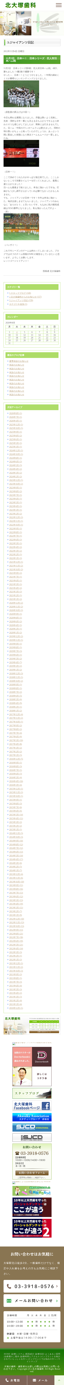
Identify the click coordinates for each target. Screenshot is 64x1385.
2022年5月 (14, 543)
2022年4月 (14, 547)
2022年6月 (14, 539)
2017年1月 (14, 755)
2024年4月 (14, 469)
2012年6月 (14, 941)
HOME (7, 1354)
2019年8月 (14, 647)
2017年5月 (14, 740)
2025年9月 (14, 432)
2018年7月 (14, 692)
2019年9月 (14, 644)
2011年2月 (14, 1000)
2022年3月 (14, 551)
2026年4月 (14, 421)
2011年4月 (14, 993)
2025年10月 (14, 428)
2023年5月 (14, 502)
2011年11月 (14, 967)
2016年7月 (14, 770)
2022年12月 (14, 517)
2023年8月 (14, 491)
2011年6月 (14, 986)
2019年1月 (14, 670)
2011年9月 (14, 974)
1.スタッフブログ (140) (20, 293)
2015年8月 (14, 803)
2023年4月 (14, 506)
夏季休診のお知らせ (18, 361)
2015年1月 (14, 829)
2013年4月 (14, 904)
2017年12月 (14, 714)
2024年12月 (14, 450)
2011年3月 (14, 997)
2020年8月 (14, 618)
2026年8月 (14, 413)
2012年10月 (14, 926)
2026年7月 (14, 417)
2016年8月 (14, 766)
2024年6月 (14, 461)
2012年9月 (14, 930)
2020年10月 (14, 610)
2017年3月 (14, 748)
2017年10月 (14, 722)
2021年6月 (14, 580)
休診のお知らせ (16, 365)
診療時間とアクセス (30, 1356)
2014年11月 (14, 833)
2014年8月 (14, 844)
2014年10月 (14, 837)
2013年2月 (14, 911)
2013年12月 (14, 874)
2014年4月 (14, 859)
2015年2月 (14, 826)
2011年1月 (14, 1004)
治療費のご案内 (11, 1356)
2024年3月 (14, 473)
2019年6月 (14, 655)
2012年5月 (14, 945)
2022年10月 (14, 525)
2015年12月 (14, 789)
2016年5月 (14, 777)
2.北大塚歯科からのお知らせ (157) (25, 297)
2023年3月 (14, 510)
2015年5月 (14, 814)
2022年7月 (14, 536)
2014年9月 (14, 841)
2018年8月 (14, 688)
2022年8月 (14, 532)
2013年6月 (14, 896)
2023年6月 (14, 499)
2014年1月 (14, 870)
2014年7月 (14, 848)
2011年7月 (14, 982)
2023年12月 (14, 480)
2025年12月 (14, 424)
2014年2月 (14, 866)
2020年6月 (14, 621)
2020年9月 (14, 614)
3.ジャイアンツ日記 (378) (21, 300)
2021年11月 (14, 566)
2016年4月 (14, 781)
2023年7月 (14, 495)
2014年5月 (14, 855)
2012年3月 (14, 952)
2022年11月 (14, 521)
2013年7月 (14, 893)
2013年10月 (14, 882)
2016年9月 (14, 762)
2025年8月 (14, 435)
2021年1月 (14, 599)
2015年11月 (14, 792)
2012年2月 (14, 956)
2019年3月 (14, 666)
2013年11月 (14, 878)
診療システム (18, 1354)
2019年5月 (14, 658)
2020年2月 (14, 629)
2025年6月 (14, 439)
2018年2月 (14, 707)
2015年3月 (14, 822)
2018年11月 (14, 677)
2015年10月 (14, 796)
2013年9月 (14, 885)
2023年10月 (14, 484)
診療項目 (40, 1354)
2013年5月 (14, 900)
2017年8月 (14, 729)
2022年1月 (14, 558)
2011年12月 (14, 963)
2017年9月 (14, 725)
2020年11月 (14, 606)
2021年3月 (14, 591)
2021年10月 (14, 569)
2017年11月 (14, 718)
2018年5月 (14, 699)
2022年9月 (14, 528)
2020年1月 (14, 632)
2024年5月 (14, 465)
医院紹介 (30, 1354)
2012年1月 (14, 959)
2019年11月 (14, 640)
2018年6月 (14, 696)
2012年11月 (14, 922)
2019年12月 (14, 636)
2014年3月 (14, 863)
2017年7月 (14, 733)
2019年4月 (14, 662)
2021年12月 (14, 562)
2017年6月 (14, 736)
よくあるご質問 (52, 1354)
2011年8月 (14, 978)
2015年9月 (14, 800)
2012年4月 (14, 948)
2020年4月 (14, 625)
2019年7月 (14, 651)
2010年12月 (14, 1008)
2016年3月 (14, 785)
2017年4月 (14, 744)
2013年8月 (14, 889)
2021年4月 (14, 588)
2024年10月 (14, 454)
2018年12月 (14, 673)
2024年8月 (14, 458)
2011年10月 (14, 971)
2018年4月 (14, 703)
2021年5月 (14, 584)
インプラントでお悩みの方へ (42, 1359)
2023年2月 (14, 514)
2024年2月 (14, 476)
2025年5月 (14, 443)
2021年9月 (14, 573)
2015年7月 (14, 807)
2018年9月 (14, 684)
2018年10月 (14, 681)
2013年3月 (14, 907)
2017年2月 (14, 751)
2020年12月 (14, 603)
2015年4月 (14, 818)
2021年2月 (14, 595)
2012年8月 (14, 934)
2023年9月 (14, 487)
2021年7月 (14, 577)
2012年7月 (14, 937)
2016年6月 (14, 774)
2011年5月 (14, 989)
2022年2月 (14, 554)
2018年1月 (14, 710)
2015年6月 (14, 811)
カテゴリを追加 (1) (18, 304)
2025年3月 (14, 447)
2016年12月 (14, 759)
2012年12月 (14, 919)
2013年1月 (14, 915)
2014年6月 (14, 852)
